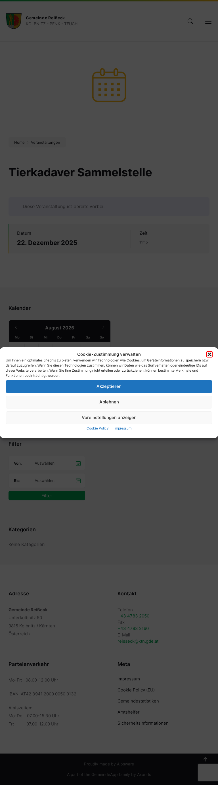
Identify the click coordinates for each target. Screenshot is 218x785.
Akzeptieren (109, 386)
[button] (209, 354)
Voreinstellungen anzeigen (109, 417)
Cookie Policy (98, 428)
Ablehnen (109, 402)
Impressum (122, 428)
